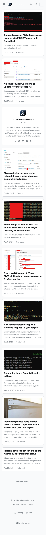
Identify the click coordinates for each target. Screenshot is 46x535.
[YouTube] (27, 141)
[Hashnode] (30, 141)
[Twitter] (15, 141)
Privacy (23, 504)
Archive (16, 504)
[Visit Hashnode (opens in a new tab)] (23, 523)
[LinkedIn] (23, 141)
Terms (30, 504)
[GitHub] (19, 141)
